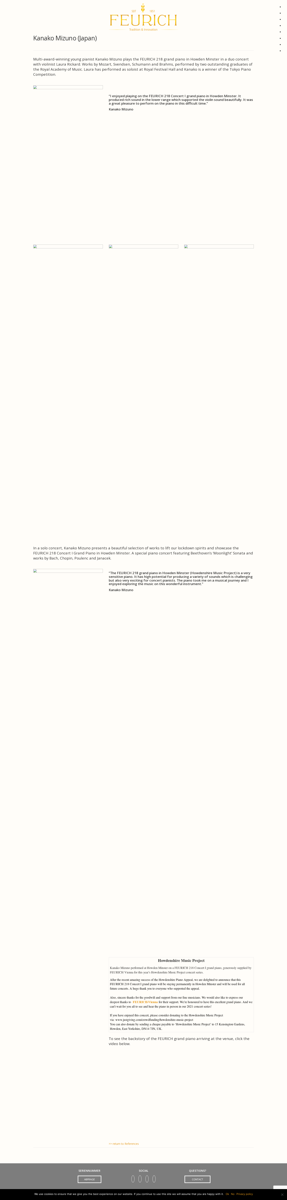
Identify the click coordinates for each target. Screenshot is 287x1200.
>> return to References (124, 1144)
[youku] (133, 1177)
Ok (227, 1194)
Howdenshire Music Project (181, 960)
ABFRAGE (89, 1179)
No (232, 1194)
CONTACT (197, 1179)
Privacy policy (244, 1194)
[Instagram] (154, 1177)
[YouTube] (140, 1177)
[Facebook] (147, 1177)
